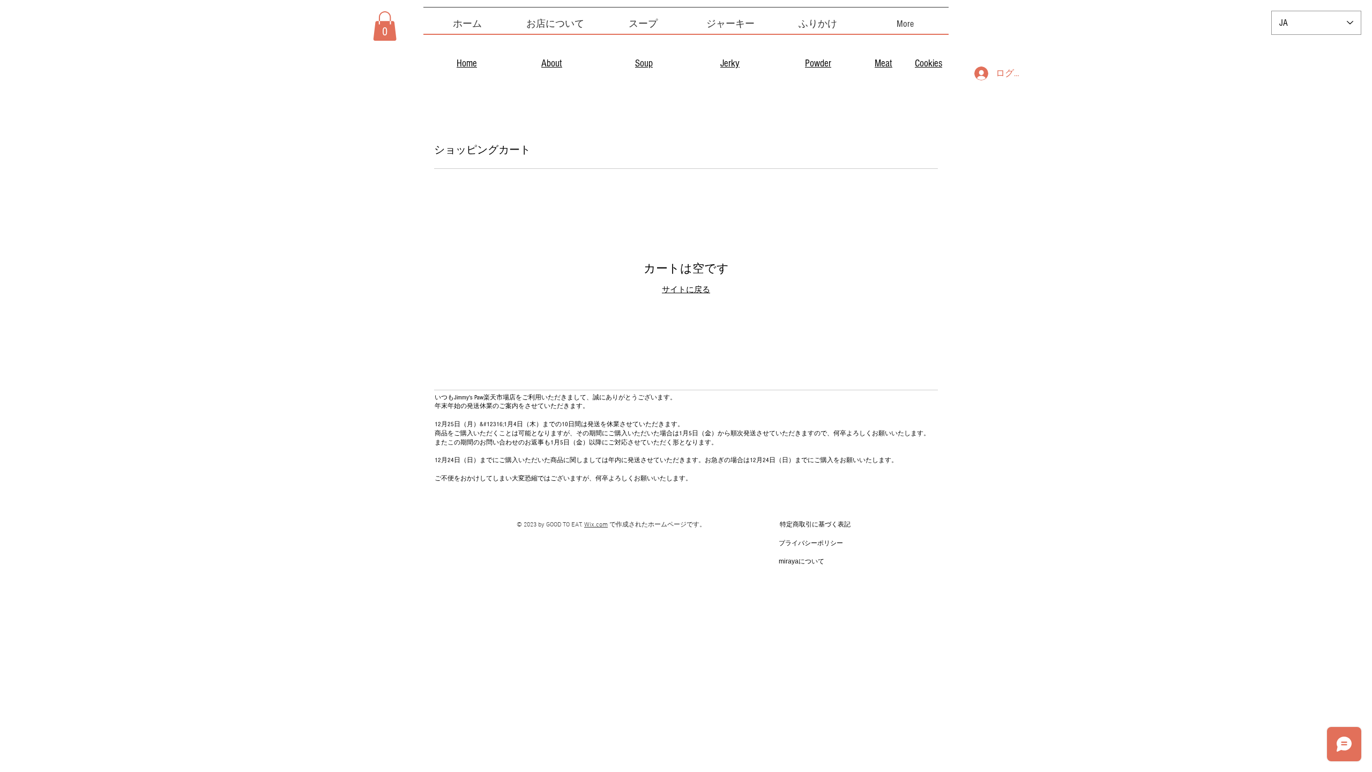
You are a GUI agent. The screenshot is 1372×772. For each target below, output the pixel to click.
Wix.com (596, 525)
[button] (384, 26)
